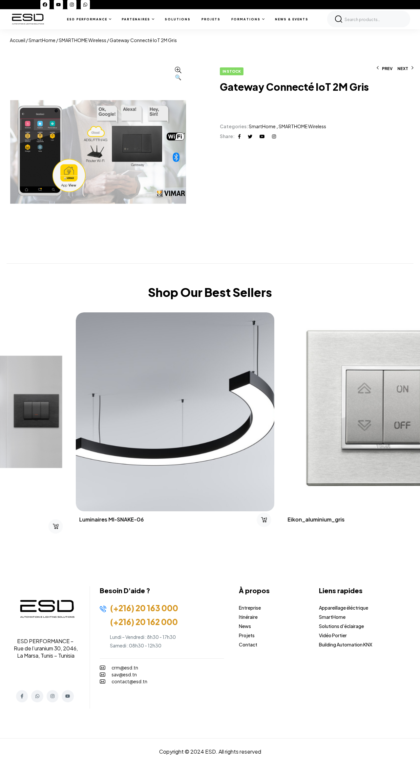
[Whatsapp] (85, 4)
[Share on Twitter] (250, 136)
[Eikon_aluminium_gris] (314, 411)
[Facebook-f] (22, 696)
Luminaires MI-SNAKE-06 (42, 519)
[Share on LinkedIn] (274, 136)
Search (339, 19)
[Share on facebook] (239, 136)
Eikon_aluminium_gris (246, 519)
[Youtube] (58, 4)
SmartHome (42, 40)
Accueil (17, 40)
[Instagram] (71, 4)
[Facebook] (45, 4)
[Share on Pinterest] (262, 136)
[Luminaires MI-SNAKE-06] (106, 411)
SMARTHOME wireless (82, 40)
